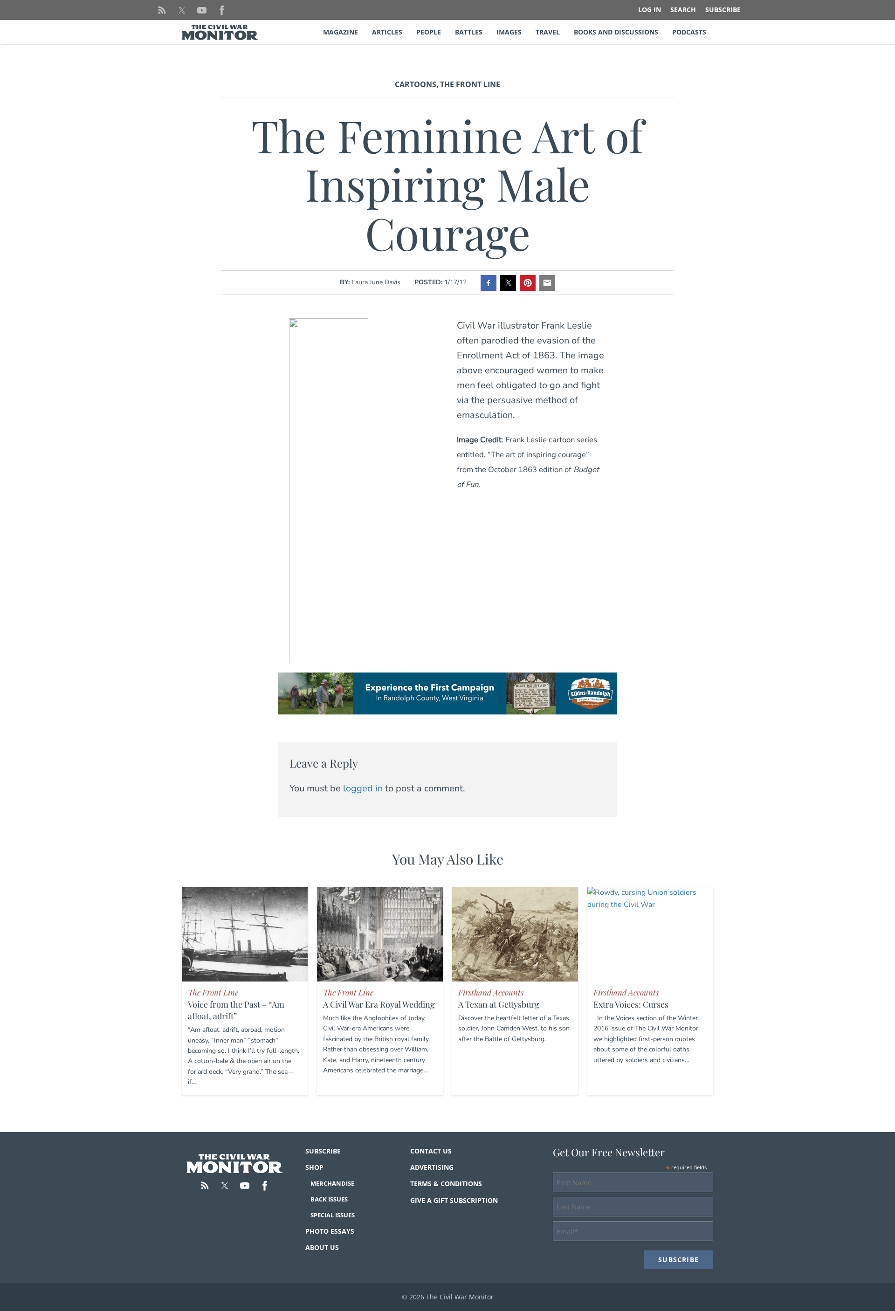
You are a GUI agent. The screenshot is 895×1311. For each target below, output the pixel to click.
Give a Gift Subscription (454, 1200)
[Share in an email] (547, 283)
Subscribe (723, 9)
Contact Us (431, 1150)
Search (683, 9)
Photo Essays (329, 1231)
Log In (649, 9)
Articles (387, 31)
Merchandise (332, 1183)
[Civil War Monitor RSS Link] (162, 10)
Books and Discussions (616, 31)
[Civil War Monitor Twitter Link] (182, 10)
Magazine (340, 31)
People (428, 31)
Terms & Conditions (446, 1183)
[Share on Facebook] (488, 283)
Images (509, 31)
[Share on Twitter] (508, 283)
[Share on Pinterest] (528, 283)
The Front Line (470, 84)
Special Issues (332, 1215)
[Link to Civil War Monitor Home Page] (220, 32)
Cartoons (415, 84)
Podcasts (689, 31)
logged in (363, 788)
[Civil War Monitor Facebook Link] (222, 10)
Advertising (432, 1167)
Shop (314, 1167)
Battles (468, 31)
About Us (322, 1247)
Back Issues (329, 1199)
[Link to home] (234, 1164)
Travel (548, 31)
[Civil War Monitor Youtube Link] (202, 10)
